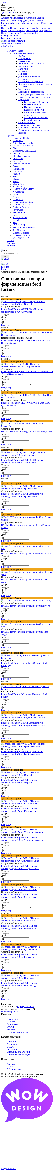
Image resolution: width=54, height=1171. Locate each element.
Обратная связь (14, 1069)
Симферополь (45, 30)
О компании (13, 1019)
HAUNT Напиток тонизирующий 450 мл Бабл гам (26, 553)
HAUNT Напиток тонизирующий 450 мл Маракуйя (26, 431)
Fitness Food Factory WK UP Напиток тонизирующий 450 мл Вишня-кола (19, 927)
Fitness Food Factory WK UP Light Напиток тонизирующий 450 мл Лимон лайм (22, 461)
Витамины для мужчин (18, 1052)
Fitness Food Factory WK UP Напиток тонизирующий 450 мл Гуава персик (19, 955)
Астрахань (31, 18)
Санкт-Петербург (16, 30)
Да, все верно (7, 12)
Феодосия (29, 33)
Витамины (12, 1041)
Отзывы (11, 1021)
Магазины (12, 1029)
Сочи (3, 33)
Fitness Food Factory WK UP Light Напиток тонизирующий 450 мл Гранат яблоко (22, 495)
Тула (21, 33)
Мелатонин (12, 1049)
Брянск (40, 18)
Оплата (10, 1066)
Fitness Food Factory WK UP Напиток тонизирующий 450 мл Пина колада (19, 984)
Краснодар (17, 23)
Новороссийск (17, 28)
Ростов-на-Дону (44, 28)
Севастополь (32, 30)
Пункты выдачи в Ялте (18, 1032)
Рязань (4, 30)
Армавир (20, 18)
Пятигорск (30, 28)
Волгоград (19, 20)
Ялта (36, 33)
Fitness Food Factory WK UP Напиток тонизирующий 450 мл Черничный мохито (22, 838)
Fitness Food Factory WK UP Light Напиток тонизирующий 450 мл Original (22, 310)
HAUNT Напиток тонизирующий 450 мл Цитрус (25, 606)
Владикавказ (7, 20)
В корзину (6, 325)
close (3, 5)
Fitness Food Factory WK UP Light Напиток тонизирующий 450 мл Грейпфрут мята (22, 752)
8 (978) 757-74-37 (9, 35)
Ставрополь (13, 33)
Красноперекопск (32, 23)
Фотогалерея (13, 1024)
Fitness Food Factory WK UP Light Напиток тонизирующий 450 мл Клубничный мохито (23, 724)
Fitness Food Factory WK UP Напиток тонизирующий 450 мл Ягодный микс (20, 867)
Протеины (12, 1044)
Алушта (5, 18)
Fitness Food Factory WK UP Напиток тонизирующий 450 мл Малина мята (19, 895)
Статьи (10, 1027)
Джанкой (39, 20)
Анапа (13, 18)
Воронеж (29, 20)
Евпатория (6, 23)
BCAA (10, 1047)
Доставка (11, 1064)
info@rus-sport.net (9, 1011)
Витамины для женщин (18, 1054)
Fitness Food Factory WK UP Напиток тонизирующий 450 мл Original (19, 781)
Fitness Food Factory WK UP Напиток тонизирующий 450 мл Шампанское (19, 809)
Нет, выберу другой (24, 12)
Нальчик (5, 28)
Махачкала (46, 23)
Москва (5, 25)
